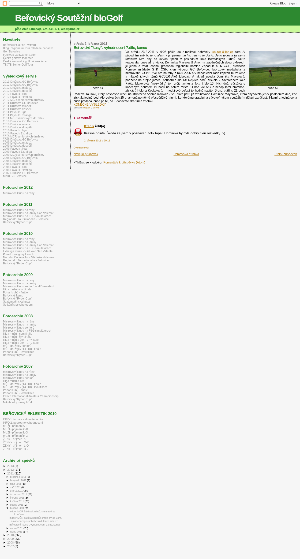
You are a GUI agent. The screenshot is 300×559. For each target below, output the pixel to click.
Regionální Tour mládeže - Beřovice (26, 219)
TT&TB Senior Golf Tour (18, 64)
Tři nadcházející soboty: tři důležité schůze (33, 521)
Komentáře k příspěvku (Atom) (124, 162)
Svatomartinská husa (16, 301)
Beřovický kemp (13, 295)
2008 (11, 542)
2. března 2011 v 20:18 (97, 140)
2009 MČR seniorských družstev (23, 154)
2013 (11, 465)
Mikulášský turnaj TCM (17, 402)
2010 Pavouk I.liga (15, 130)
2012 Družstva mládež (17, 87)
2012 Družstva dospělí (17, 90)
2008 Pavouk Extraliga (17, 169)
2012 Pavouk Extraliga (17, 96)
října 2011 (16, 483)
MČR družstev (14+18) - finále (22, 348)
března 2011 (17, 508)
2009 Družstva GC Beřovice (20, 139)
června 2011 (17, 497)
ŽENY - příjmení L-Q (16, 445)
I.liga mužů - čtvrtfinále (17, 289)
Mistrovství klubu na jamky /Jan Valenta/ (28, 213)
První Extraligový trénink (18, 254)
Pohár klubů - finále (15, 292)
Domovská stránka (186, 154)
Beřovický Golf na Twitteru (19, 45)
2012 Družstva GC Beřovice (20, 84)
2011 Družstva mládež (17, 105)
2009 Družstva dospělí (17, 145)
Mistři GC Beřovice (15, 176)
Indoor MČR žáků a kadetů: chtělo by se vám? (35, 517)
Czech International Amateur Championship (31, 396)
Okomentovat (81, 147)
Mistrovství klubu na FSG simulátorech (27, 216)
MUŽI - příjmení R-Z (15, 435)
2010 (11, 535)
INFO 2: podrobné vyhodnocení (23, 422)
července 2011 (19, 494)
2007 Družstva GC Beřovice (20, 172)
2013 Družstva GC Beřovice (20, 81)
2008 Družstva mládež (17, 160)
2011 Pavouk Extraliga (17, 115)
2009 (11, 538)
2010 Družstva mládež (17, 124)
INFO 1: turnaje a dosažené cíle (23, 419)
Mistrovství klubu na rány (18, 193)
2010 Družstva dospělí (17, 127)
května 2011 (17, 501)
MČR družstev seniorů (17, 345)
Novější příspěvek (86, 154)
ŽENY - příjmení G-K (16, 442)
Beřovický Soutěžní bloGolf (69, 18)
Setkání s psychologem (18, 304)
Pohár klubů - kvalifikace (18, 351)
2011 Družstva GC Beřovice (20, 102)
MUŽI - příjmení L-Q (15, 432)
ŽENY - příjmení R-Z (16, 449)
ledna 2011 (16, 531)
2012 (11, 469)
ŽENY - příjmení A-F (15, 439)
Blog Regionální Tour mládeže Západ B (28, 48)
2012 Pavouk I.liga (15, 93)
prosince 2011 (18, 476)
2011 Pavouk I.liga (14, 112)
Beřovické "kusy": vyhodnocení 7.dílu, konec (34, 524)
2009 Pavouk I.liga (15, 148)
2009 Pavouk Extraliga (17, 151)
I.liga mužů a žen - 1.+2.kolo (21, 342)
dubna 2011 (17, 504)
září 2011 (15, 487)
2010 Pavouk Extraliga (17, 133)
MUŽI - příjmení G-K (15, 429)
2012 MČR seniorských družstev (23, 99)
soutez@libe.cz (222, 52)
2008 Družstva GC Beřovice (20, 157)
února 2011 (16, 528)
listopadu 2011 (18, 480)
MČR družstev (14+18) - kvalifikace (25, 387)
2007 (11, 546)
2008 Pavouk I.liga (15, 166)
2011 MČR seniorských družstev (23, 118)
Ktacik (89, 126)
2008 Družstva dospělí (17, 163)
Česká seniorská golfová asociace (25, 61)
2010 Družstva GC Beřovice (20, 121)
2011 (11, 473)
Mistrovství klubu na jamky (19, 242)
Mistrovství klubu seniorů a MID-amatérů (28, 286)
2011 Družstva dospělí (17, 109)
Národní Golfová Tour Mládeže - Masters (28, 257)
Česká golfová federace (18, 58)
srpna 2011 (16, 490)
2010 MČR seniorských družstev (23, 136)
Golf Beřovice (11, 51)
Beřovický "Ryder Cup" (17, 222)
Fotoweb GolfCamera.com (19, 54)
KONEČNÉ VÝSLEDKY (90, 104)
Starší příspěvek (285, 154)
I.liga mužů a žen (14, 380)
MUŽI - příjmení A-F (15, 426)
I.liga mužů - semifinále (17, 333)
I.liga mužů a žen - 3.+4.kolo (21, 339)
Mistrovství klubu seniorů (18, 327)
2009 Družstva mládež (17, 142)
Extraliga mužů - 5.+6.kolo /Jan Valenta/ (28, 251)
